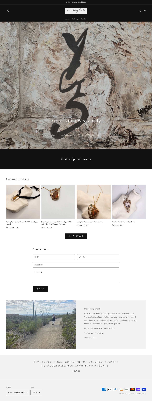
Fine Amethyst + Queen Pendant (123, 222)
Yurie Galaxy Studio (129, 393)
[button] (8, 11)
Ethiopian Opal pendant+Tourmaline (89, 222)
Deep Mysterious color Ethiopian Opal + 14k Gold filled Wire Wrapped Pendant (56, 223)
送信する (40, 289)
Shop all (75, 128)
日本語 (34, 392)
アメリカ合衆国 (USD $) (16, 392)
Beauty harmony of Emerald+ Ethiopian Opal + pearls (22, 223)
